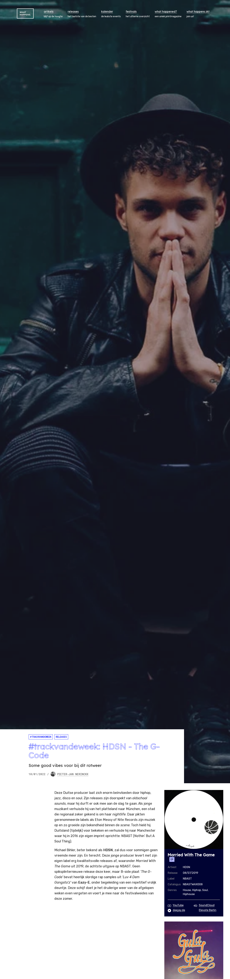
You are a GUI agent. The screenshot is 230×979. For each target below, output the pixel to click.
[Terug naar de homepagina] (25, 13)
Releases (61, 736)
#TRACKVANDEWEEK (40, 736)
